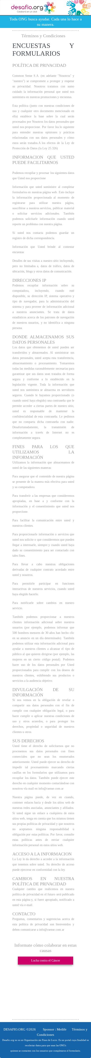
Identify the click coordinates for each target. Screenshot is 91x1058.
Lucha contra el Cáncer (45, 960)
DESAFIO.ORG (14, 1029)
